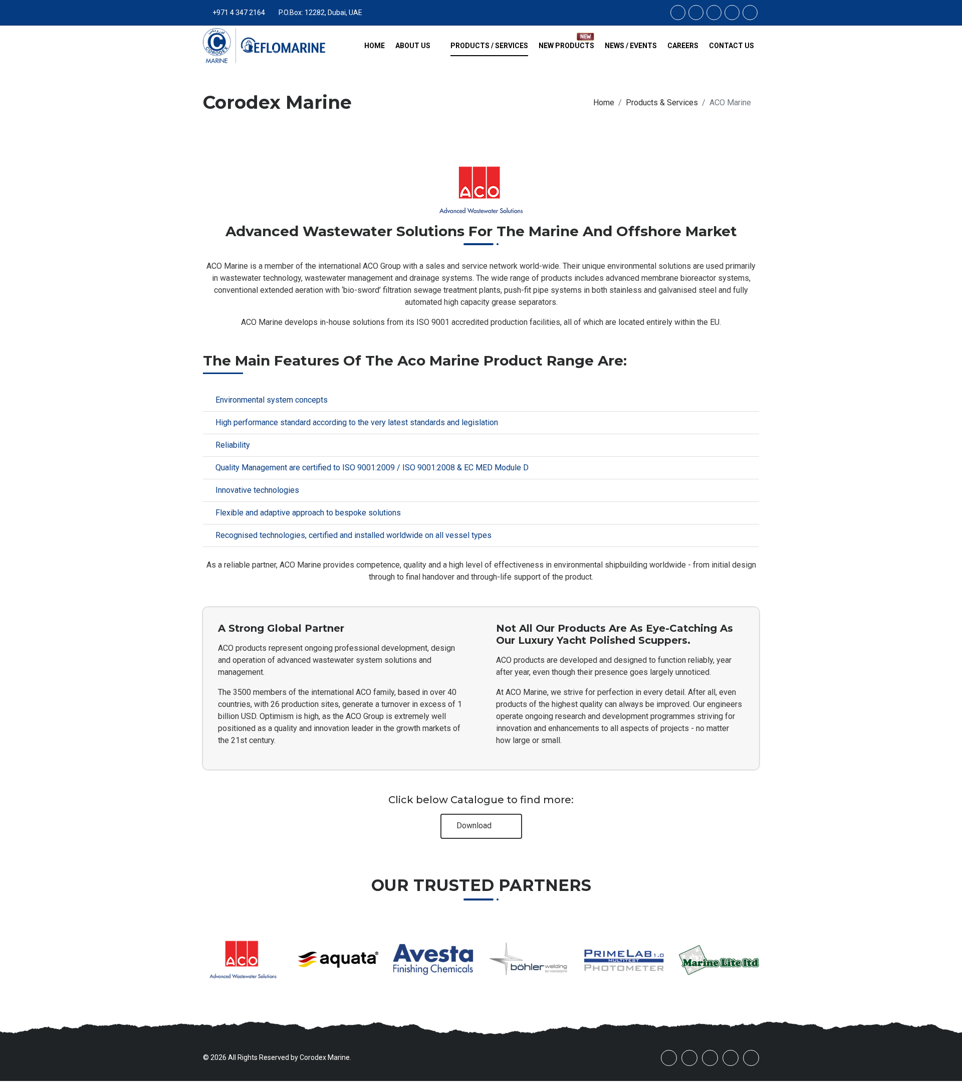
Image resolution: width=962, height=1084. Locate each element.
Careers (682, 46)
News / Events (631, 46)
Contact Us (731, 46)
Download (475, 825)
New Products (566, 46)
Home (374, 46)
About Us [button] (413, 46)
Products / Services (489, 46)
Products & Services (662, 102)
